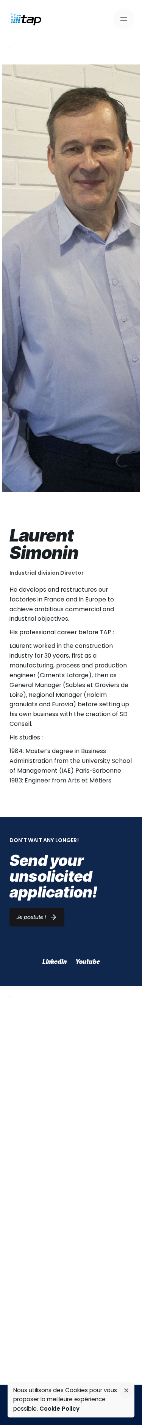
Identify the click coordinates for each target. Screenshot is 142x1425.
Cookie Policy (59, 1409)
